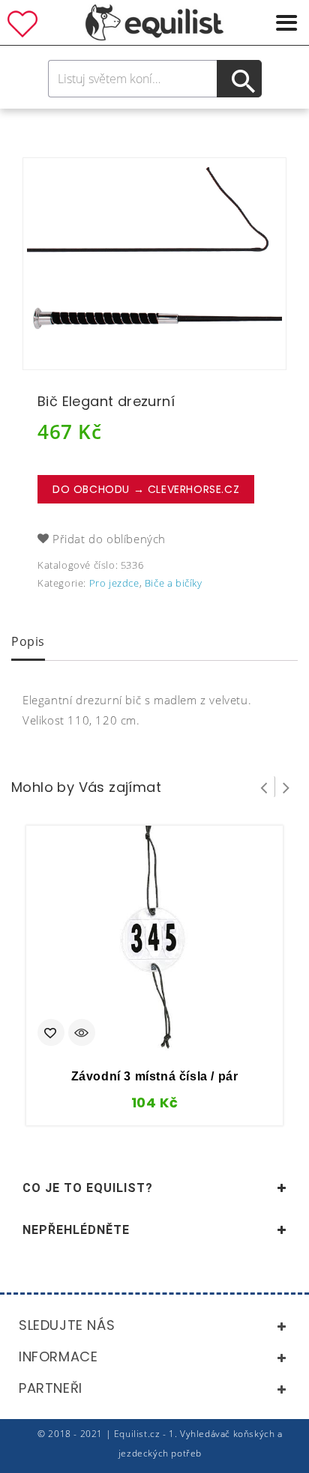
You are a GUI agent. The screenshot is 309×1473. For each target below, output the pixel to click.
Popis (28, 641)
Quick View (81, 1034)
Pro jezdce (114, 583)
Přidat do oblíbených (109, 538)
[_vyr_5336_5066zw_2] (154, 263)
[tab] (28, 643)
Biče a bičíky (173, 583)
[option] (154, 263)
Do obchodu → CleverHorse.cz (145, 489)
